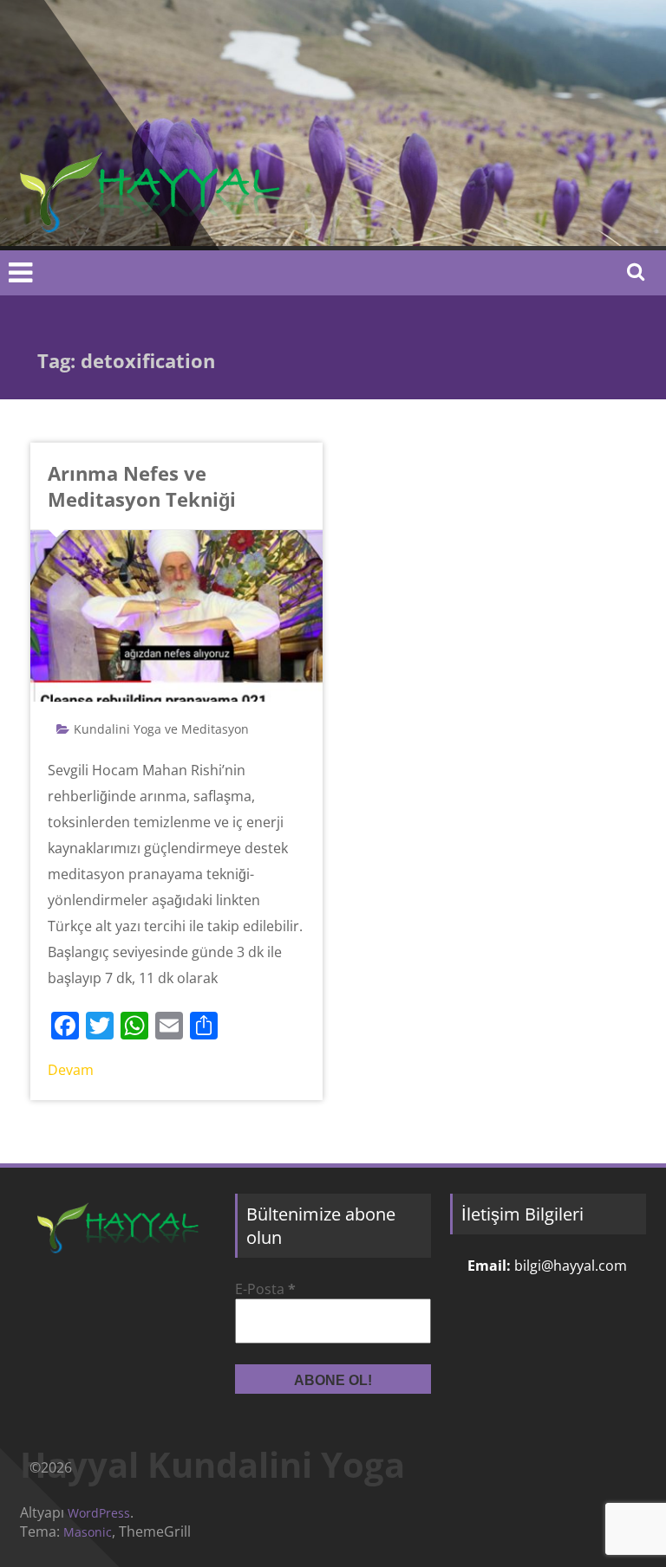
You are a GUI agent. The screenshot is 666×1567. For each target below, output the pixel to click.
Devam (71, 1069)
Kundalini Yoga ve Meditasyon (161, 729)
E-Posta (265, 1288)
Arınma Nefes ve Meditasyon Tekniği (142, 486)
